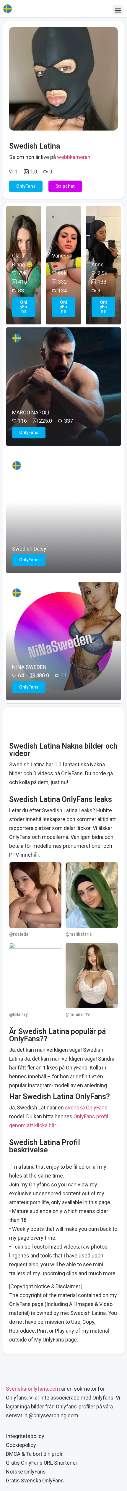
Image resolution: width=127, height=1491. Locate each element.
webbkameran (73, 157)
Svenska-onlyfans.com (33, 1389)
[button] (118, 10)
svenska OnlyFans (86, 1107)
